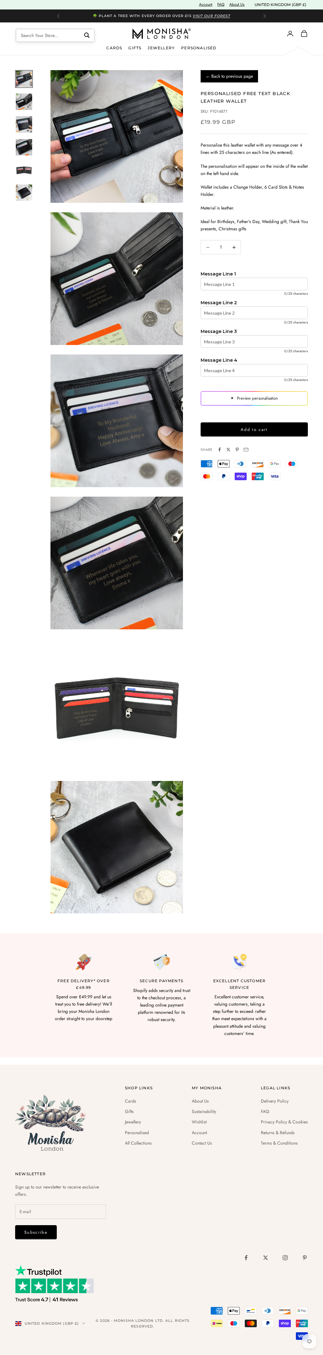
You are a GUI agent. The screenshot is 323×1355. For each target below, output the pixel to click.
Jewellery (161, 47)
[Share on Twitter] (228, 449)
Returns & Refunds (278, 1132)
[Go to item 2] (24, 102)
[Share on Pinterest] (237, 449)
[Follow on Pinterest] (305, 1258)
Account (205, 4)
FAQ (220, 4)
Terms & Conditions (279, 1143)
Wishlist (199, 1122)
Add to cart (254, 429)
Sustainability (204, 1111)
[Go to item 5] (24, 170)
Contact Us (202, 1143)
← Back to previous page (229, 76)
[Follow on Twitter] (265, 1258)
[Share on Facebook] (219, 449)
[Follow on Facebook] (246, 1258)
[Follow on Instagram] (285, 1258)
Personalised (198, 47)
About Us (236, 4)
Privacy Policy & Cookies (284, 1122)
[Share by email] (246, 449)
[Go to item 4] (24, 147)
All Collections (138, 1143)
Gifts (134, 47)
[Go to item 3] (24, 124)
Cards (114, 47)
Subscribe (36, 1232)
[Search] (86, 35)
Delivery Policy (275, 1101)
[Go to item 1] (24, 79)
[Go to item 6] (24, 193)
